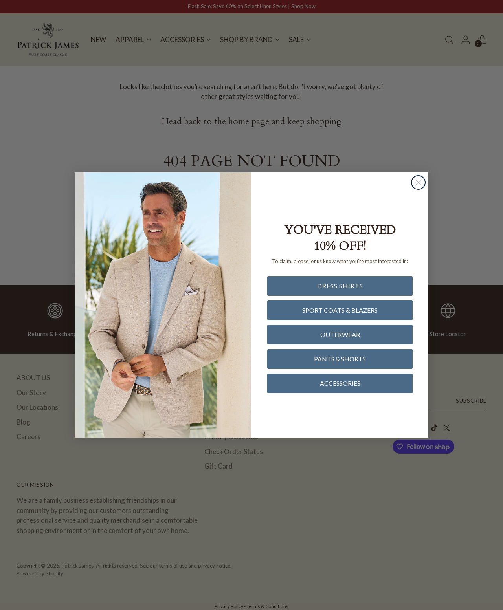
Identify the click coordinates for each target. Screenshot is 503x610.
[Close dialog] (418, 182)
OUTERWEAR (340, 334)
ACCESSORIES (340, 383)
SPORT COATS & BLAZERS (340, 310)
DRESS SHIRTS (340, 285)
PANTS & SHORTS (340, 359)
